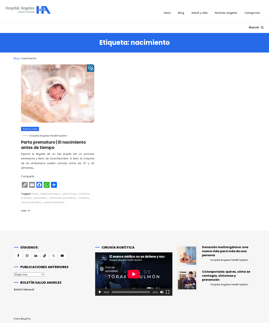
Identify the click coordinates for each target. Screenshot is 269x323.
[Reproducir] (100, 292)
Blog (181, 13)
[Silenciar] (162, 292)
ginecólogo (70, 193)
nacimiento (40, 198)
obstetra (84, 198)
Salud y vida (199, 13)
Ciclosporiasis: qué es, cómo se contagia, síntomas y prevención (226, 276)
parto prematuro (32, 202)
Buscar (254, 27)
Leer (23, 210)
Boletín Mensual (24, 289)
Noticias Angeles (226, 13)
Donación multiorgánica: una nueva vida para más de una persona (225, 251)
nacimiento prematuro (62, 198)
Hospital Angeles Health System (48, 135)
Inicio (167, 13)
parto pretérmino (54, 202)
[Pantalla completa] (167, 292)
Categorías (252, 13)
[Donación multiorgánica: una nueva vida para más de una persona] (187, 255)
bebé (35, 193)
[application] (133, 274)
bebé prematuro (50, 193)
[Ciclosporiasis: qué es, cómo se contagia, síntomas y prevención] (187, 280)
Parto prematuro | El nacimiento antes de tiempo (53, 144)
